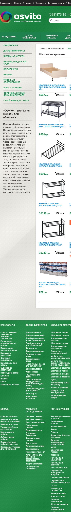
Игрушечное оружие (57, 422)
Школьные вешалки (60, 368)
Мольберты (31, 393)
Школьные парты (59, 332)
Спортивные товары (32, 426)
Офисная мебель (9, 416)
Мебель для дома (9, 424)
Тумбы (54, 380)
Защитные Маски (34, 464)
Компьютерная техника (33, 439)
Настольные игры (59, 468)
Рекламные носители (31, 397)
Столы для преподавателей (59, 352)
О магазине (5, 3)
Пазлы (54, 485)
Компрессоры (32, 449)
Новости (17, 3)
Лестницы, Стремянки (31, 434)
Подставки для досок (33, 376)
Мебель (7, 75)
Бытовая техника (34, 419)
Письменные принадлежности (8, 349)
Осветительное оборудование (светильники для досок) (34, 383)
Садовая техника (34, 416)
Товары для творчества (56, 489)
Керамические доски (33, 360)
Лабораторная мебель (7, 438)
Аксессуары (32, 372)
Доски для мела (33, 332)
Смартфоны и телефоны (32, 468)
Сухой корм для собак (16, 101)
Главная (43, 49)
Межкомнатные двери (58, 396)
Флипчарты (31, 348)
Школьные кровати (60, 377)
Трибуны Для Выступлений (57, 391)
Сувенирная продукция (6, 369)
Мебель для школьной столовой (60, 357)
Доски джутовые (34, 369)
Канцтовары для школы (8, 364)
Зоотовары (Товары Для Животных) (10, 448)
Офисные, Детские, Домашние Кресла (14, 94)
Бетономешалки (34, 430)
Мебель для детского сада (15, 63)
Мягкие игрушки (58, 426)
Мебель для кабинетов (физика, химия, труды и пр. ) (60, 363)
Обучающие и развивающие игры (60, 481)
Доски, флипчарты (14, 51)
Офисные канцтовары (6, 359)
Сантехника (31, 443)
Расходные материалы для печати (8, 343)
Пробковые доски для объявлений (34, 344)
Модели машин (58, 493)
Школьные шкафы (60, 374)
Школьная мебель (13, 56)
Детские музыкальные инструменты (58, 442)
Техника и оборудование (11, 81)
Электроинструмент (35, 422)
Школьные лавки (59, 371)
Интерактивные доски (33, 355)
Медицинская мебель (7, 433)
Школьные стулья (60, 335)
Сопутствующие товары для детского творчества (8, 335)
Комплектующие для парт (59, 339)
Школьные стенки (59, 343)
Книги (3, 382)
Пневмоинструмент (35, 452)
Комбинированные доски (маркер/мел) (35, 339)
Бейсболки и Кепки (9, 385)
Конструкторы (58, 496)
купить (61, 95)
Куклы (54, 429)
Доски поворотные (35, 351)
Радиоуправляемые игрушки (61, 417)
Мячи (53, 447)
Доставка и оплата (56, 3)
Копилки (4, 376)
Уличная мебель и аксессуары (9, 428)
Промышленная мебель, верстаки (9, 443)
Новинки (40, 3)
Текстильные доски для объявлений (35, 365)
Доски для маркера (35, 335)
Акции (28, 3)
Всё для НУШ (10, 69)
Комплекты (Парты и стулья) (60, 384)
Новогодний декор (9, 373)
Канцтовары (10, 45)
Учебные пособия (59, 388)
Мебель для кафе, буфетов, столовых (10, 420)
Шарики (4, 379)
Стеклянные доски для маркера (35, 389)
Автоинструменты (35, 446)
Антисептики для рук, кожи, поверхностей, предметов (34, 458)
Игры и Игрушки (12, 88)
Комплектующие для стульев (59, 347)
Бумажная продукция (5, 354)
